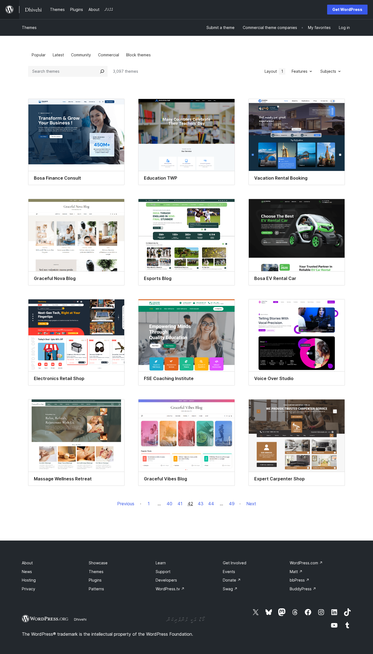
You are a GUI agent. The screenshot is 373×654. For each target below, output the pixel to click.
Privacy (28, 588)
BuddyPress (303, 588)
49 (232, 503)
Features (299, 71)
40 (169, 503)
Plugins (95, 580)
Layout (274, 71)
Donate (232, 580)
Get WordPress (347, 9)
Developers (166, 580)
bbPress (299, 580)
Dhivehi (80, 619)
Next (251, 503)
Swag (230, 588)
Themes (29, 27)
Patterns (96, 588)
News (27, 571)
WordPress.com (306, 562)
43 (200, 503)
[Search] (102, 71)
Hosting (29, 580)
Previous (125, 503)
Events (229, 571)
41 (179, 503)
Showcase (98, 562)
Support (163, 571)
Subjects (328, 71)
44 (211, 503)
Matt (296, 571)
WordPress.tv (170, 588)
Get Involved (234, 562)
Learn (161, 562)
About (27, 562)
